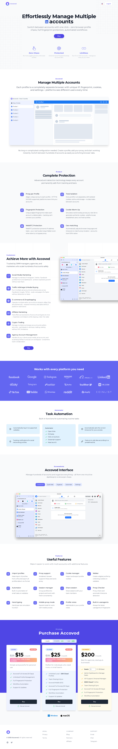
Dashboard (40, 484)
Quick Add (50, 484)
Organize (59, 484)
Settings (77, 484)
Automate (69, 484)
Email (92, 734)
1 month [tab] (47, 641)
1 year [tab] (70, 641)
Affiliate (69, 741)
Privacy (44, 734)
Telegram (93, 741)
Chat (92, 738)
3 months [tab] (58, 641)
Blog (68, 734)
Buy (59, 36)
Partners (69, 738)
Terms (44, 738)
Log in (108, 4)
